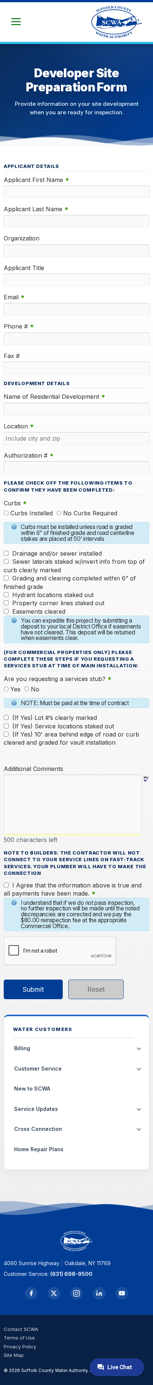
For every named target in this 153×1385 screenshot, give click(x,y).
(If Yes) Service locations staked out (63, 726)
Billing (22, 1048)
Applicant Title (24, 268)
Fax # (12, 356)
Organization (21, 238)
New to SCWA (32, 1088)
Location (19, 426)
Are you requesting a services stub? (57, 679)
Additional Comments (33, 768)
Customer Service (38, 1068)
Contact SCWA (21, 1329)
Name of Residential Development (54, 397)
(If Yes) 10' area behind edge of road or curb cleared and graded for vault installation (71, 738)
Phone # (19, 326)
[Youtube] (121, 1293)
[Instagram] (76, 1293)
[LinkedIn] (99, 1293)
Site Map (14, 1355)
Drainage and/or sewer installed (57, 553)
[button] (16, 22)
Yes (15, 689)
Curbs (15, 503)
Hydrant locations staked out (53, 595)
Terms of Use (19, 1338)
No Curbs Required (90, 513)
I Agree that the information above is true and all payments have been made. (72, 889)
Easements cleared (38, 611)
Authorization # (28, 455)
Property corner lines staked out (58, 603)
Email (14, 297)
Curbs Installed (31, 513)
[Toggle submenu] (139, 1048)
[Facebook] (31, 1293)
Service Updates (36, 1109)
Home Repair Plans (39, 1149)
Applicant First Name (36, 180)
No (35, 689)
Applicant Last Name (36, 209)
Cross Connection (38, 1129)
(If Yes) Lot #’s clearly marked (54, 717)
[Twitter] (54, 1293)
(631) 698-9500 (71, 1274)
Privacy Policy (20, 1346)
